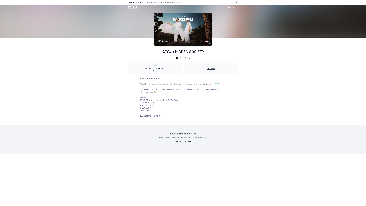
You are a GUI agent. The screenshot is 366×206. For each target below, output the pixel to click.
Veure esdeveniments (183, 141)
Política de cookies (176, 2)
